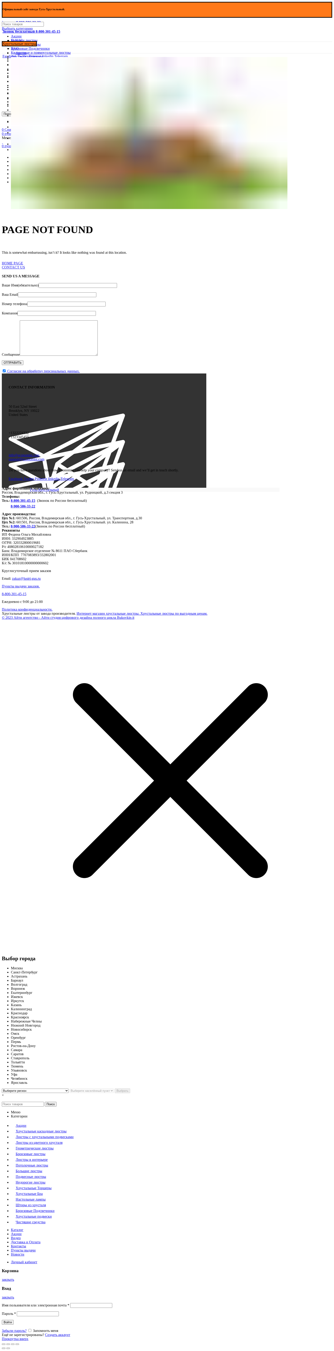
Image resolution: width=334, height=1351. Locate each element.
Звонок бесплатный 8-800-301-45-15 (31, 31)
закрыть (8, 1279)
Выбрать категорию (17, 28)
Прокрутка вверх (15, 1339)
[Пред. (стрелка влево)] (3, 1348)
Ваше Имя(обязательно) (20, 285)
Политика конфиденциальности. (27, 609)
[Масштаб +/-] (17, 1344)
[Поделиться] (8, 1344)
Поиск (51, 1104)
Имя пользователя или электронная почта (35, 1305)
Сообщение (11, 354)
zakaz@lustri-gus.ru (26, 578)
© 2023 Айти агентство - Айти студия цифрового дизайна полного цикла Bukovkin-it (68, 618)
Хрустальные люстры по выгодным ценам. (173, 613)
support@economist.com (26, 459)
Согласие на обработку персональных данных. (43, 371)
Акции (16, 36)
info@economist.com (24, 455)
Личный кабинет (24, 1262)
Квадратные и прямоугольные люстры (41, 53)
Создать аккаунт (57, 1335)
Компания (9, 313)
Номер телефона (14, 304)
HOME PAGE (12, 263)
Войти (8, 1322)
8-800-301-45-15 (23, 501)
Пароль (9, 1314)
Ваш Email (10, 294)
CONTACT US (13, 267)
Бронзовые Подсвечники (30, 48)
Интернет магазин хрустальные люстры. (108, 613)
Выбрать (122, 1090)
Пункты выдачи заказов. (21, 586)
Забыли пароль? (14, 1331)
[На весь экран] (13, 1344)
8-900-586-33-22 (23, 506)
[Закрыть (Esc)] (3, 1344)
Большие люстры (24, 40)
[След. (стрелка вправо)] (8, 1348)
